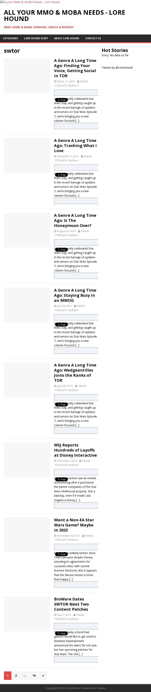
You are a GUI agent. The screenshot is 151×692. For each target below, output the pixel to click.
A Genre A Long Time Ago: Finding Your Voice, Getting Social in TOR (75, 68)
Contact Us (93, 38)
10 (34, 675)
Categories (10, 38)
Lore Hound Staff (36, 38)
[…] (77, 120)
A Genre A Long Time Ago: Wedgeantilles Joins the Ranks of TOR (75, 372)
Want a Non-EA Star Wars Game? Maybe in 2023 (74, 525)
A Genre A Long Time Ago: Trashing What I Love (75, 145)
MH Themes (99, 688)
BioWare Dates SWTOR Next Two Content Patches (71, 604)
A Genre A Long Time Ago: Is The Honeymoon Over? (75, 220)
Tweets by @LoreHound (117, 67)
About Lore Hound (66, 38)
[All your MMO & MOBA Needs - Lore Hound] (30, 2)
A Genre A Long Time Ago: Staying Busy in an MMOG (75, 295)
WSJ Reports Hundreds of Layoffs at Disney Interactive (75, 450)
